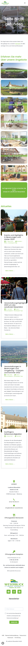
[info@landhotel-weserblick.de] (14, 505)
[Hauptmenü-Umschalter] (25, 3)
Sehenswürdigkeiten (8, 310)
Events (5, 243)
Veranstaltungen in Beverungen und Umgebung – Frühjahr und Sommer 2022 (14, 369)
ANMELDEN (14, 622)
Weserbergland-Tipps (12, 243)
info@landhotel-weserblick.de (14, 508)
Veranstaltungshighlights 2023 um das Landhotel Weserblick (15, 305)
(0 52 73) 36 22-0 (14, 502)
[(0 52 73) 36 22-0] (14, 499)
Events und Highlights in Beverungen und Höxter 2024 (13, 237)
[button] (3, 643)
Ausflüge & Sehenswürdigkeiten (13, 433)
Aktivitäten (19, 241)
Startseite (17, 43)
